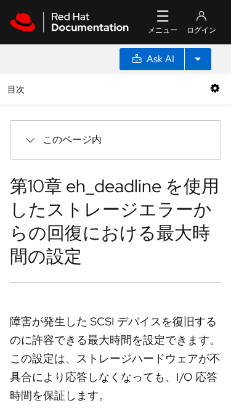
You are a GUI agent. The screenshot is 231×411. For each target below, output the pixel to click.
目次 (17, 89)
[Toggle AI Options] (197, 59)
